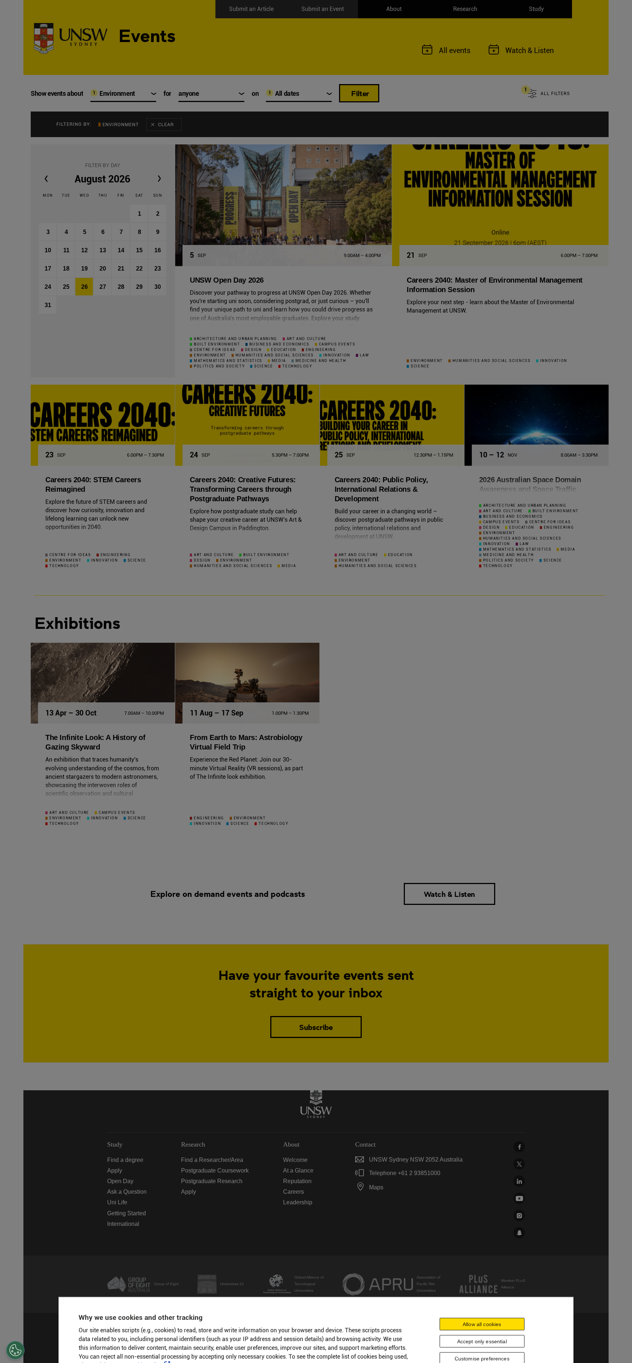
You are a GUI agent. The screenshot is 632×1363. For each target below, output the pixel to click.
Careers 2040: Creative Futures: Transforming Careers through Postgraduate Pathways (243, 489)
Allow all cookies (482, 1324)
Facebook (519, 1146)
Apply (114, 1170)
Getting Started (126, 1213)
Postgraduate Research (211, 1181)
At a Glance (298, 1170)
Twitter (519, 1164)
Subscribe (315, 1027)
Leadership (297, 1202)
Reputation (297, 1181)
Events (147, 34)
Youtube (519, 1198)
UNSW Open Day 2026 (227, 280)
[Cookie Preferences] (15, 1350)
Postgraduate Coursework (215, 1170)
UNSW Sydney (519, 1232)
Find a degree (125, 1160)
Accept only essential (482, 1341)
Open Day (120, 1181)
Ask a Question (127, 1192)
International (123, 1224)
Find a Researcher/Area (212, 1160)
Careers (293, 1192)
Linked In (519, 1181)
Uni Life (117, 1202)
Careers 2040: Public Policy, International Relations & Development (381, 489)
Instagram (519, 1215)
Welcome (295, 1160)
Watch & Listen (449, 894)
